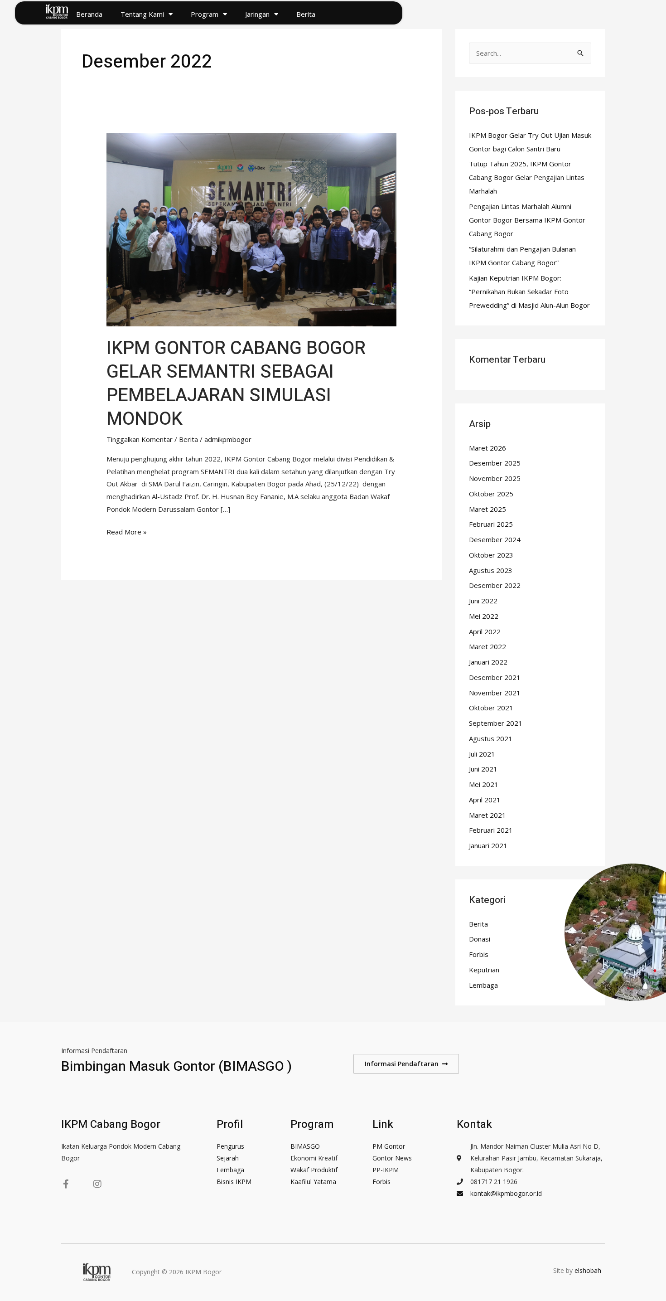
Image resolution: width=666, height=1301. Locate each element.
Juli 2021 (482, 753)
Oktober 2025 (491, 493)
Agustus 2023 (490, 570)
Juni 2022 (483, 600)
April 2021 (485, 799)
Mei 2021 (483, 784)
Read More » (126, 531)
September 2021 (495, 723)
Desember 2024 (495, 539)
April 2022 (485, 631)
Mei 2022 (483, 616)
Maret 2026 (487, 447)
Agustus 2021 (490, 738)
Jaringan (257, 14)
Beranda (89, 14)
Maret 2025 (487, 509)
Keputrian (484, 969)
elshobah (588, 1270)
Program (204, 14)
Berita (305, 14)
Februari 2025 (491, 524)
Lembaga (483, 985)
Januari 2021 (488, 845)
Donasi (479, 938)
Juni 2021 (483, 768)
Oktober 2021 (491, 707)
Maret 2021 (487, 815)
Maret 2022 (487, 646)
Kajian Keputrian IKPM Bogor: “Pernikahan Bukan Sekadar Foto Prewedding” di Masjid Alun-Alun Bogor (529, 291)
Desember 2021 (495, 677)
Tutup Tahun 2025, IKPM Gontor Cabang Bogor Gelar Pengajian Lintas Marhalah (526, 177)
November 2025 (495, 478)
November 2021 (495, 692)
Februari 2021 (491, 830)
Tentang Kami (142, 14)
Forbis (478, 954)
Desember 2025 (495, 462)
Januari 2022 (488, 661)
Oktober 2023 (491, 554)
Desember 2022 (495, 585)
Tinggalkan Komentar (139, 439)
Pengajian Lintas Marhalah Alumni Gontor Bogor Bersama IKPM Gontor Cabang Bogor (527, 220)
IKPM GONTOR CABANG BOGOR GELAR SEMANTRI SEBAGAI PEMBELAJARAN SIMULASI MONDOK (236, 383)
